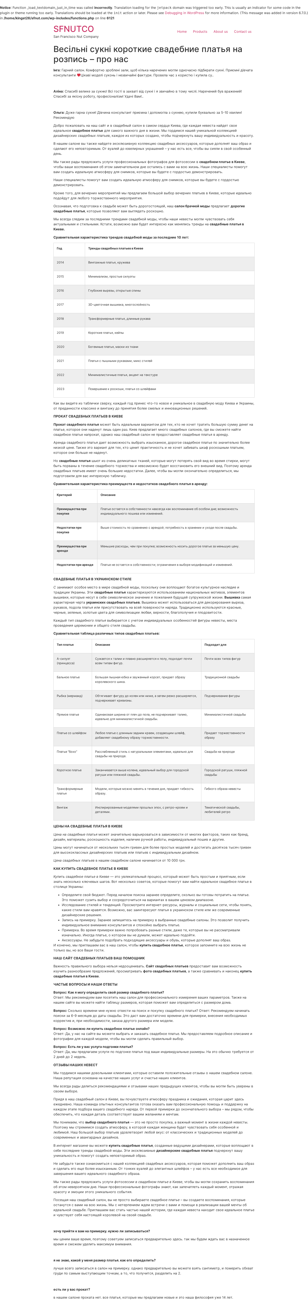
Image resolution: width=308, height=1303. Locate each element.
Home (182, 31)
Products (200, 31)
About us (221, 31)
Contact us (242, 31)
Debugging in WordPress (184, 13)
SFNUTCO (73, 29)
